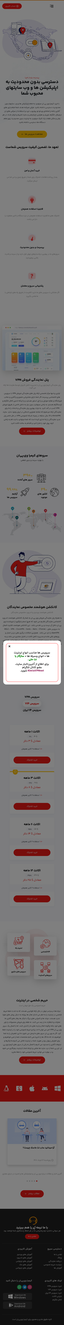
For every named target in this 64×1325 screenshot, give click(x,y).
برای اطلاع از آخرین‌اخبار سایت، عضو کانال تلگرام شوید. (32, 667)
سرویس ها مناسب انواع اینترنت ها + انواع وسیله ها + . (32, 656)
